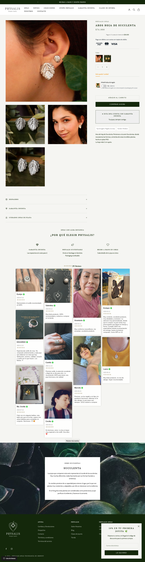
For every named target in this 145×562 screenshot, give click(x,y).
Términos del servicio (45, 541)
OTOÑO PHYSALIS (66, 8)
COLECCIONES (49, 8)
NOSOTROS (28, 11)
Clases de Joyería (76, 534)
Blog (72, 530)
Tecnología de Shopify (34, 556)
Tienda (73, 538)
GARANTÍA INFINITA (86, 8)
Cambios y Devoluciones (46, 526)
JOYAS (26, 8)
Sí (111, 86)
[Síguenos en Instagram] (12, 549)
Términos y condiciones (45, 538)
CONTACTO (41, 11)
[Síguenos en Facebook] (6, 549)
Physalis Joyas (102, 21)
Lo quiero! (121, 553)
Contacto (41, 534)
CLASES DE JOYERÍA (107, 8)
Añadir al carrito (117, 98)
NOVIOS (36, 8)
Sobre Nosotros (76, 526)
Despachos (41, 530)
